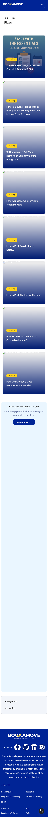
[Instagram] (42, 747)
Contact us (22, 422)
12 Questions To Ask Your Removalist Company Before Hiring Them (21, 156)
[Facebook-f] (17, 747)
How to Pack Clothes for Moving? (23, 295)
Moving (12, 59)
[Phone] (41, 811)
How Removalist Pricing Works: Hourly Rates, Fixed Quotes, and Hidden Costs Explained (23, 110)
